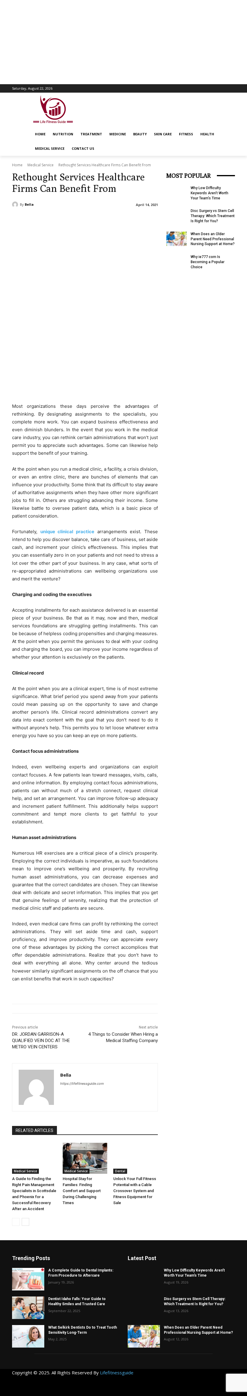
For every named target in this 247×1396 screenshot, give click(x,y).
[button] (234, 132)
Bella (29, 204)
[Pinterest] (212, 1375)
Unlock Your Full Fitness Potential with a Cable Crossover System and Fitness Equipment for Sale (134, 1190)
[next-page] (25, 1222)
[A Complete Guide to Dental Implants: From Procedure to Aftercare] (28, 1279)
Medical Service (40, 165)
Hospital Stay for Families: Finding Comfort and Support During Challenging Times (82, 1190)
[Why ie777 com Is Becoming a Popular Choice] (176, 261)
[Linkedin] (198, 1375)
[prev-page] (16, 1222)
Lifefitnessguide (116, 1373)
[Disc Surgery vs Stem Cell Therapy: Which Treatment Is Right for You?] (176, 215)
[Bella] (16, 204)
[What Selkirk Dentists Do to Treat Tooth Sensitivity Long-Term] (28, 1336)
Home (17, 165)
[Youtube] (185, 1389)
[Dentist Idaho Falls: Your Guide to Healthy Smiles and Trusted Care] (28, 1307)
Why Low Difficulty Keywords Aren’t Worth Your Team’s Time (209, 193)
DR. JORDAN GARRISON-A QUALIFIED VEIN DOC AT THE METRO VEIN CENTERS (41, 1041)
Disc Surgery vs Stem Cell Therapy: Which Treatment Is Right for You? (213, 216)
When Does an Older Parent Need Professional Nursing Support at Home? (213, 239)
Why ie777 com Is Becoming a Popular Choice (207, 262)
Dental (120, 1171)
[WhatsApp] (171, 1389)
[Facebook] (171, 1375)
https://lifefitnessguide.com (82, 1083)
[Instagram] (185, 1375)
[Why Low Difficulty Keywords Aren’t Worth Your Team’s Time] (176, 193)
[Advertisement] (123, 42)
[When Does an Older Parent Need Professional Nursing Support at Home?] (176, 239)
